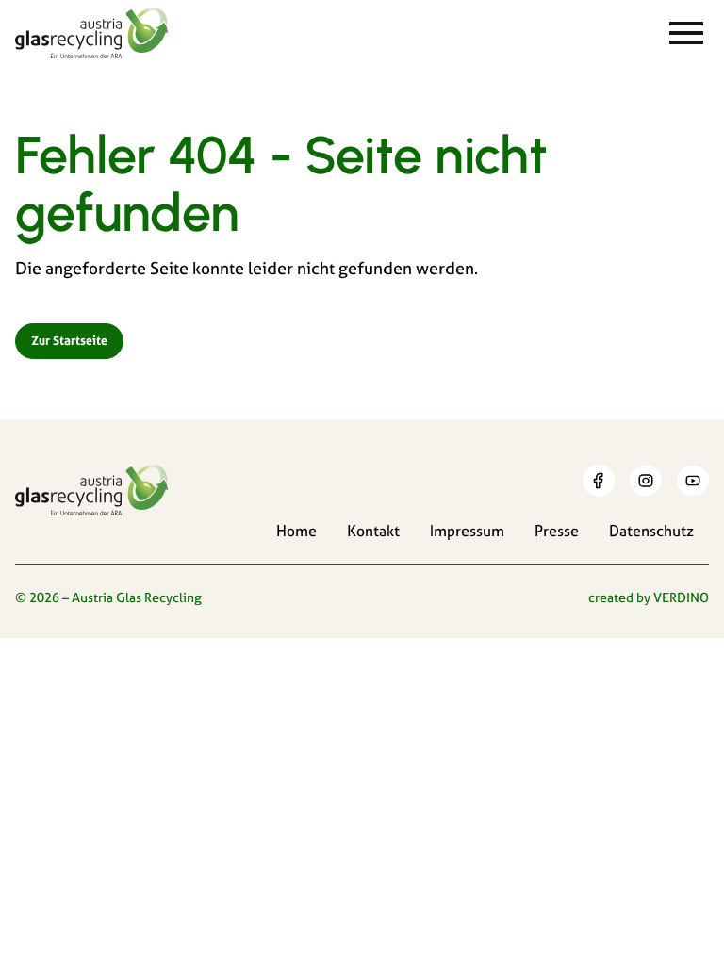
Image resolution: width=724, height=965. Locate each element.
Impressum (467, 530)
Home (296, 530)
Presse (557, 530)
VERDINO (681, 597)
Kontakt (373, 530)
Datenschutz (651, 530)
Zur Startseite (69, 340)
